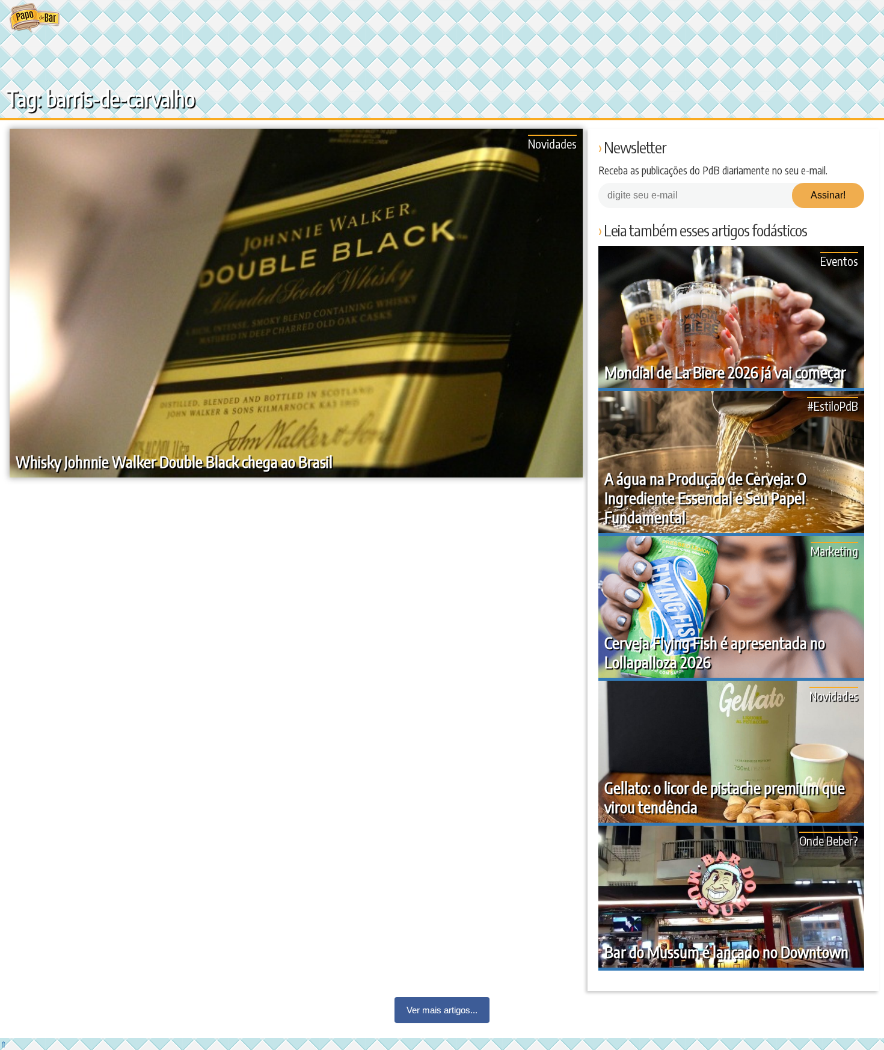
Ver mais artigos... (442, 1010)
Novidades (552, 143)
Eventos (839, 260)
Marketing (834, 550)
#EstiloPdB (832, 405)
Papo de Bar (34, 18)
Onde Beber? (828, 840)
